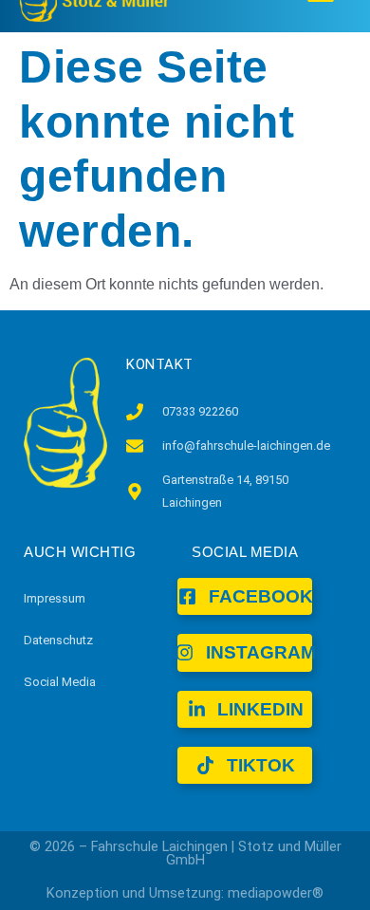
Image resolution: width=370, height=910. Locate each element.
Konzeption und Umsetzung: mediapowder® (185, 893)
